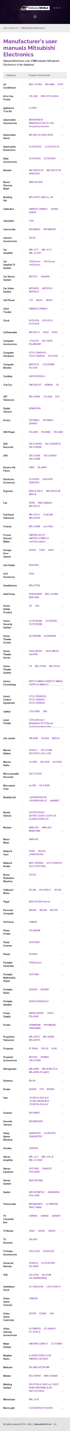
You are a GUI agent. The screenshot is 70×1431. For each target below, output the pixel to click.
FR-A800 (42, 467)
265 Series (49, 261)
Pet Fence (8, 922)
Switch (6, 1192)
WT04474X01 (36, 1204)
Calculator (8, 221)
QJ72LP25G (35, 146)
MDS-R (32, 494)
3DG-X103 (34, 1251)
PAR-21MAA (35, 1207)
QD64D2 (33, 423)
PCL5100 (53, 356)
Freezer (7, 526)
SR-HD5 (33, 1239)
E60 (52, 1313)
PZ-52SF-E (35, 1332)
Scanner (7, 1113)
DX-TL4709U (35, 444)
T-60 (31, 221)
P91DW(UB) (50, 1025)
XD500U (45, 989)
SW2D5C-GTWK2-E (39, 538)
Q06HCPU (34, 482)
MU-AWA (50, 84)
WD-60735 (34, 1040)
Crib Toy (7, 385)
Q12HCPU (34, 479)
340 (45, 711)
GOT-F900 (34, 942)
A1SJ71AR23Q (54, 863)
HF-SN (57, 890)
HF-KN (32, 890)
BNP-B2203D (36, 182)
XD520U (33, 989)
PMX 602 (33, 839)
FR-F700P (44, 785)
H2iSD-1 (33, 750)
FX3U (46, 332)
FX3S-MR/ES (52, 651)
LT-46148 (48, 514)
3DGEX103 (48, 1251)
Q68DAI (45, 1216)
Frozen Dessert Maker (7, 538)
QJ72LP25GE (48, 1263)
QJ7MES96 (52, 1204)
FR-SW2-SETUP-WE (39, 1367)
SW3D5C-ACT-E (37, 535)
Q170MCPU (35, 1328)
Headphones (10, 585)
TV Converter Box (8, 1219)
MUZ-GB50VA (36, 863)
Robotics (8, 1080)
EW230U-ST (35, 385)
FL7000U (33, 1048)
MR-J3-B (34, 1399)
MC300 (43, 910)
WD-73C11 (34, 514)
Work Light (8, 1408)
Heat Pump (9, 594)
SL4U (54, 1048)
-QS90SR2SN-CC (38, 800)
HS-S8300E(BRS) (38, 1278)
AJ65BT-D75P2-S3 (39, 819)
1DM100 (33, 1298)
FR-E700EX (35, 1376)
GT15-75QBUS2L (38, 696)
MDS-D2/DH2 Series (39, 901)
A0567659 (34, 173)
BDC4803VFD (36, 1121)
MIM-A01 (47, 827)
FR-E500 (57, 762)
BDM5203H (35, 408)
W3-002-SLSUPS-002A (41, 135)
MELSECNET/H (36, 1192)
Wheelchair (9, 1399)
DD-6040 (58, 432)
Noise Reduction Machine (8, 878)
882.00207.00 (36, 170)
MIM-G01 (34, 827)
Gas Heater (9, 565)
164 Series (34, 265)
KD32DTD (34, 565)
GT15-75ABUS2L (37, 352)
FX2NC (43, 1313)
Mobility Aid (9, 797)
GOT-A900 (34, 1172)
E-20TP (33, 108)
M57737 (33, 276)
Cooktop (7, 376)
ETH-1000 (34, 1195)
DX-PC (32, 238)
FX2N (32, 503)
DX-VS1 (42, 851)
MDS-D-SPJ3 (36, 491)
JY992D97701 (36, 854)
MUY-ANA (34, 597)
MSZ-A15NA (51, 594)
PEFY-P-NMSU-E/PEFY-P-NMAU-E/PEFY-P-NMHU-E (46, 683)
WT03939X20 (36, 120)
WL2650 (33, 1057)
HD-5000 (33, 1266)
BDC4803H (34, 229)
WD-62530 (34, 518)
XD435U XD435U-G (39, 1001)
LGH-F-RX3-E (54, 1286)
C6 (57, 385)
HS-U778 (33, 1275)
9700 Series (35, 962)
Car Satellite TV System (9, 264)
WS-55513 (34, 1036)
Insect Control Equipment (9, 699)
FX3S (42, 550)
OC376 (32, 874)
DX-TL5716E (35, 773)
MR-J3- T (47, 249)
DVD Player (9, 432)
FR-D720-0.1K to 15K (40, 753)
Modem (7, 827)
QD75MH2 (48, 420)
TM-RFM (33, 738)
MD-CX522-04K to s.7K (41, 197)
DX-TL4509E (35, 447)
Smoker (7, 1148)
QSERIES (33, 1148)
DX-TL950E (34, 459)
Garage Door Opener (7, 553)
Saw (5, 1097)
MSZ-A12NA (35, 84)
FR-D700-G (45, 890)
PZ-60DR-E (50, 1328)
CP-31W (33, 96)
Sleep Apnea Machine (7, 1136)
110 (31, 300)
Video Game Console (7, 1301)
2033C (50, 1013)
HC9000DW (50, 636)
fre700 (32, 785)
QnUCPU (33, 654)
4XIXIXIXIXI (53, 1192)
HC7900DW (35, 636)
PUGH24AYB (35, 594)
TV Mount (8, 1231)
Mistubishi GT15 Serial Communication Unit (41, 725)
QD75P (32, 1313)
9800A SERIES (36, 1013)
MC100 (53, 910)
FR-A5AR (33, 1016)
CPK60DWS (35, 1028)
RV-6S (32, 1080)
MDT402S (34, 288)
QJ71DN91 (57, 1343)
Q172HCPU (35, 158)
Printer (7, 1025)
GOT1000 (34, 974)
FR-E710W (46, 750)
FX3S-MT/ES (35, 651)
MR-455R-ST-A (50, 1069)
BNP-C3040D (51, 1376)
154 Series (34, 261)
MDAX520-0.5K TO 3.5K (41, 123)
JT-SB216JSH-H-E (39, 1097)
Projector (8, 1048)
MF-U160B (34, 526)
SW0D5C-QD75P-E (38, 1359)
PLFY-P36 (34, 320)
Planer (6, 954)
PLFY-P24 (34, 324)
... (62, 87)
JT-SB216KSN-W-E (39, 1101)
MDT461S (34, 291)
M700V (50, 1089)
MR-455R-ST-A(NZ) (39, 1072)
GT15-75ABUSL (37, 356)
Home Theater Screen (7, 639)
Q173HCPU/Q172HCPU (41, 1408)
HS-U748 (46, 1275)
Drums (6, 420)
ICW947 (33, 922)
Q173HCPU (49, 158)
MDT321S (34, 364)
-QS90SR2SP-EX (38, 797)
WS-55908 (48, 1036)
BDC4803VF (49, 229)
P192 (60, 84)
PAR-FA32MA (36, 1180)
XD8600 (49, 385)
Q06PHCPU (35, 1133)
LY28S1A (33, 1263)
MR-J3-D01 (35, 253)
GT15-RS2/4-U (36, 720)
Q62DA (54, 209)
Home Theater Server (7, 654)
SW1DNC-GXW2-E (38, 1343)
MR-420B (34, 1069)
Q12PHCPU (50, 1133)
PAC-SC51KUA (36, 1391)
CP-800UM (34, 930)
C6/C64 (45, 738)
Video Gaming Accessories (10, 1332)
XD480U (45, 1057)
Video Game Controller (8, 1316)
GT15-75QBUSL (37, 703)
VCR (5, 1275)
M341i (39, 300)
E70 (42, 1089)
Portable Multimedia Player (9, 977)
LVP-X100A (35, 1060)
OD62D (51, 1231)
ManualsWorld (10, 28)
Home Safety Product (7, 609)
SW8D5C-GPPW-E (38, 308)
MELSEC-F (34, 332)
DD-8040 (45, 432)
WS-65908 (34, 396)
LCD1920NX (48, 364)
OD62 (32, 1231)
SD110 (44, 1048)
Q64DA (32, 212)
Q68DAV (33, 1216)
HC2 (57, 396)
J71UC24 (34, 341)
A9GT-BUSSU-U (37, 376)
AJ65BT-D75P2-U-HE (40, 1355)
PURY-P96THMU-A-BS (40, 1387)
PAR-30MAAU (45, 503)
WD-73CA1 (54, 666)
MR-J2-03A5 (35, 1160)
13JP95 (33, 762)
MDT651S (47, 288)
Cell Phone (9, 300)
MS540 (32, 910)
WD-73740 (40, 666)
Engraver (8, 491)
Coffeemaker (10, 332)
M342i (49, 300)
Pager (6, 901)
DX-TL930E (34, 455)
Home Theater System (7, 669)
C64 (37, 606)
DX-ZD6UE (47, 341)
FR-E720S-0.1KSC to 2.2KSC (44, 1384)
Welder (7, 1376)
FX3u (31, 573)
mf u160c (48, 526)
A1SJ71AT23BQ (37, 866)
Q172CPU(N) (35, 624)
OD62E (41, 1231)
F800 (31, 467)
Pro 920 (33, 367)
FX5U (54, 332)
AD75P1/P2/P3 (36, 812)
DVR (5, 455)
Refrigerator (10, 1069)
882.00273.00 (54, 170)
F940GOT (47, 1168)
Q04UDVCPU (35, 1136)
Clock (6, 320)
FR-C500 (44, 762)
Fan (5, 503)
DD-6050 (33, 432)
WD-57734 (34, 585)
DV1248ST (34, 1113)
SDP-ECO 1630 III (50, 96)
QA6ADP (45, 276)
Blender (7, 170)
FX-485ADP (35, 344)
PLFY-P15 (47, 320)
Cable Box (8, 209)
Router (6, 1089)
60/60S (32, 1089)
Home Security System (7, 624)
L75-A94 (47, 396)
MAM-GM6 (34, 831)
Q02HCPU (47, 479)
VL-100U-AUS (36, 1286)
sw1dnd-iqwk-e (37, 541)
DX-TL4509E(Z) (53, 444)
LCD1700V (34, 711)
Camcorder (9, 229)
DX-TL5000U (50, 455)
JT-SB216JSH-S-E (39, 1104)
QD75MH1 (34, 420)
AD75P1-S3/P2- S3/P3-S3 (42, 815)
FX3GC (32, 550)
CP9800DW (35, 1025)
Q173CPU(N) (35, 621)
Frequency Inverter (39, 126)
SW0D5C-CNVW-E (38, 209)
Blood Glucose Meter (7, 185)
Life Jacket (9, 738)
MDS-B (55, 738)
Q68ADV (56, 1216)
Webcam (8, 1367)
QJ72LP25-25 (52, 146)
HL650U (33, 954)
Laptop (6, 711)
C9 (30, 666)
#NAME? (54, 800)
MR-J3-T (33, 249)
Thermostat (9, 1204)
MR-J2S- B (47, 1157)
